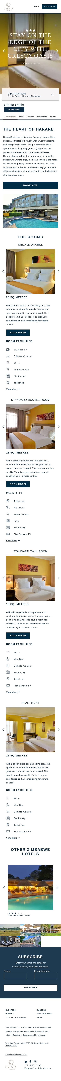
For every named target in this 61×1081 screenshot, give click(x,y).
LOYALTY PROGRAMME (15, 1017)
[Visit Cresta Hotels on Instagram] (36, 1062)
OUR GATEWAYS (44, 1014)
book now (49, 6)
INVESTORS (10, 1010)
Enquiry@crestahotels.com (37, 1068)
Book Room (18, 332)
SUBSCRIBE (30, 987)
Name (7, 971)
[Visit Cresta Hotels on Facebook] (31, 1062)
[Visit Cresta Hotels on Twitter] (26, 1062)
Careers (41, 1010)
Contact (9, 1014)
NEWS (40, 1017)
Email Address (42, 971)
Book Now (14, 109)
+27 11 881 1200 (32, 1065)
